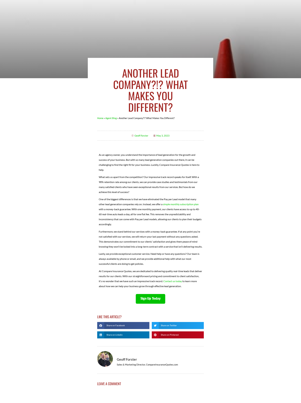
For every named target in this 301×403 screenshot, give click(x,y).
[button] (123, 325)
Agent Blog (111, 118)
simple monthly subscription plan (181, 204)
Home (100, 118)
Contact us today (172, 281)
